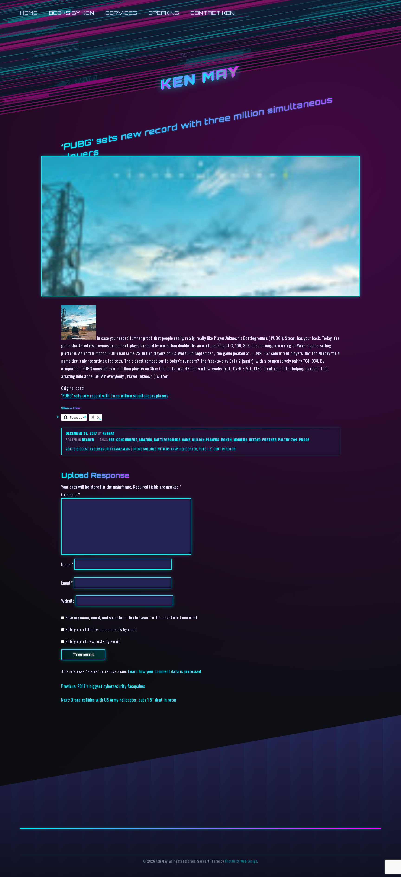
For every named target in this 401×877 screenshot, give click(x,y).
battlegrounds (167, 439)
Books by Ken (71, 13)
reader (88, 439)
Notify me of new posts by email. (92, 641)
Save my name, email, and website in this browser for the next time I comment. (132, 617)
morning (240, 439)
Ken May (200, 78)
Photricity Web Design (241, 861)
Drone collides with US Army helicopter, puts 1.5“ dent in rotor (184, 448)
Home (28, 13)
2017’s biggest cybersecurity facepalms (98, 448)
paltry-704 (287, 439)
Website (68, 601)
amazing (145, 439)
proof (304, 439)
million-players (205, 439)
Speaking (164, 13)
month (226, 439)
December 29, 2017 (82, 433)
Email (67, 582)
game (186, 439)
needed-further (263, 439)
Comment (70, 494)
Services (121, 13)
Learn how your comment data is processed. (165, 671)
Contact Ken (212, 13)
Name (67, 564)
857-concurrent (123, 439)
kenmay (108, 433)
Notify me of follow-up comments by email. (101, 629)
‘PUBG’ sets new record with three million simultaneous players (114, 395)
